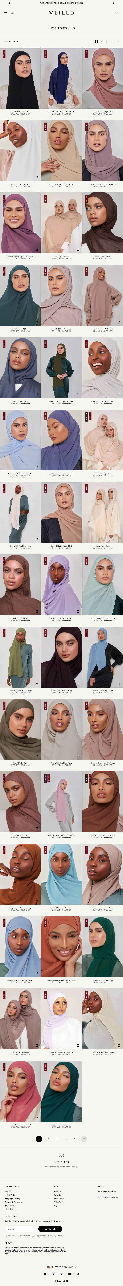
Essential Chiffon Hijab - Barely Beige (61, 184)
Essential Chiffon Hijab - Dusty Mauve (61, 835)
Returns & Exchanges (13, 1202)
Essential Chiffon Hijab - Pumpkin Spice (61, 980)
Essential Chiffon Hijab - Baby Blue (20, 474)
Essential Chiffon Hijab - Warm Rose (20, 1125)
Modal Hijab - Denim (20, 401)
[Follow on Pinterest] (61, 1274)
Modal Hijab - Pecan (20, 835)
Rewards (57, 1195)
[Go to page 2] (84, 1139)
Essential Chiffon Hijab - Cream (103, 1052)
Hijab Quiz (9, 1209)
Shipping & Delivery (12, 1199)
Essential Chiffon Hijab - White (20, 184)
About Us (57, 1191)
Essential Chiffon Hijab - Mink (102, 329)
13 (75, 1139)
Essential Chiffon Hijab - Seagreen (61, 908)
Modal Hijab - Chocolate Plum (61, 691)
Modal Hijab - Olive (20, 763)
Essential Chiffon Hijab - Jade (103, 980)
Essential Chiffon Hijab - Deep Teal (61, 1125)
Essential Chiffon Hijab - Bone (20, 546)
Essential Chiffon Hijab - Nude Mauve (103, 184)
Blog (55, 1206)
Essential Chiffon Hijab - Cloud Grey (102, 401)
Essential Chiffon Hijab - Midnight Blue (61, 112)
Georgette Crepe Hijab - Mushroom (103, 763)
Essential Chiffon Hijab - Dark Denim (61, 474)
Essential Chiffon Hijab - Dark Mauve (20, 256)
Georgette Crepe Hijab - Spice (102, 908)
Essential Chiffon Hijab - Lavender (61, 618)
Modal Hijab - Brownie (103, 256)
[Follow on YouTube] (69, 1274)
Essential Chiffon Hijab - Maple (61, 546)
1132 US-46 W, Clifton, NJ (108, 1197)
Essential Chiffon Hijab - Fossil (61, 763)
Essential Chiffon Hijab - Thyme (20, 691)
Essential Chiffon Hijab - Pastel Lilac (61, 1052)
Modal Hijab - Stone (103, 546)
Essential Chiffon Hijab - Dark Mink (102, 835)
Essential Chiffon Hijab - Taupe (61, 329)
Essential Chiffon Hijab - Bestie (102, 112)
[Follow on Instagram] (53, 1274)
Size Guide (9, 1206)
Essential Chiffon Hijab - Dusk (102, 691)
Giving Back (58, 1202)
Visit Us (101, 1187)
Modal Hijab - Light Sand (102, 474)
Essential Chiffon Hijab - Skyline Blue (20, 980)
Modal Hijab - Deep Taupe (20, 1052)
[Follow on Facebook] (44, 1274)
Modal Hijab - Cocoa (20, 618)
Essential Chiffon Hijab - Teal (20, 329)
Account (8, 1191)
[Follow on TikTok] (78, 1274)
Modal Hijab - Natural (61, 256)
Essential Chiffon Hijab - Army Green (61, 401)
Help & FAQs (10, 1195)
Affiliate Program (60, 1199)
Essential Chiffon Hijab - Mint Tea (103, 618)
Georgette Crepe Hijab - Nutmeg (20, 908)
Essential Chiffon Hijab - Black (20, 112)
